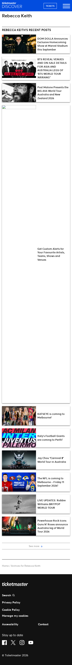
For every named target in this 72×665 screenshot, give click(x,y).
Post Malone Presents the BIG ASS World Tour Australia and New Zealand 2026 (52, 92)
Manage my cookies (15, 616)
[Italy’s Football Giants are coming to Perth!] (19, 437)
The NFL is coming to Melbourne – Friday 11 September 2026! (50, 481)
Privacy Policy (11, 602)
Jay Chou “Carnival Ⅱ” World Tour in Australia (51, 459)
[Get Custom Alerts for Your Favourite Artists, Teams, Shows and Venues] (19, 254)
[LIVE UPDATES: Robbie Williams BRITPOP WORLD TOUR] (19, 504)
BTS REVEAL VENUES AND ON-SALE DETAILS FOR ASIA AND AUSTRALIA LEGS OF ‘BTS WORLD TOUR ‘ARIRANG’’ (52, 68)
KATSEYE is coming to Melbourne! (51, 415)
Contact (43, 624)
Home (5, 565)
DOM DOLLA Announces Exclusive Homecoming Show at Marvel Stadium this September (52, 44)
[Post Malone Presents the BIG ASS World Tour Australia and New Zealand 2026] (19, 92)
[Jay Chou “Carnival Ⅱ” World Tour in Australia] (19, 459)
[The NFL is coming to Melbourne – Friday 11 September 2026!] (19, 482)
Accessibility (10, 624)
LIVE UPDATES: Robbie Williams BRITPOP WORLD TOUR (51, 504)
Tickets (50, 5)
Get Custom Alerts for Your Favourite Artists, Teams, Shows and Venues (51, 254)
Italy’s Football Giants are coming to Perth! (51, 437)
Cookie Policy (11, 610)
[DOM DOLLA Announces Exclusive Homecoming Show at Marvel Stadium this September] (19, 44)
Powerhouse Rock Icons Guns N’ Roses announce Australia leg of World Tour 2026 (52, 526)
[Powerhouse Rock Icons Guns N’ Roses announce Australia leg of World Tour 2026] (19, 526)
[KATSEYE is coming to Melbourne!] (19, 415)
